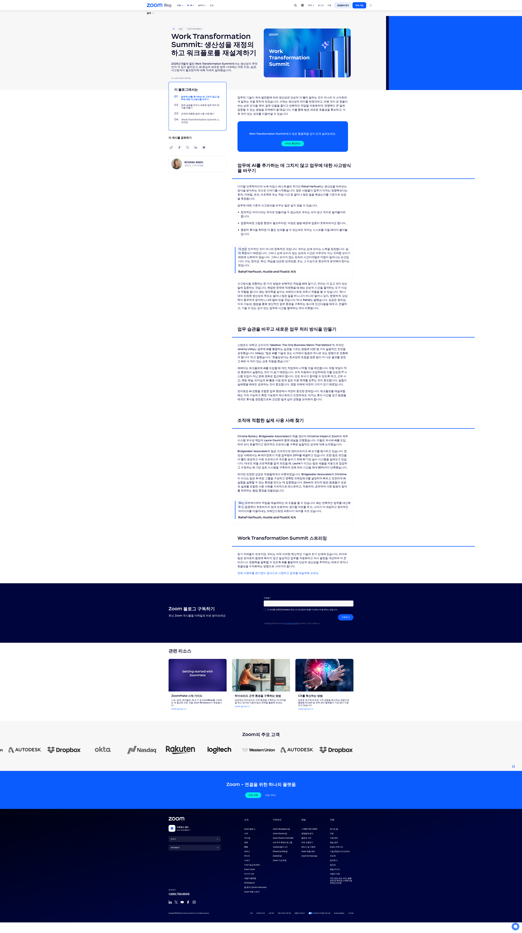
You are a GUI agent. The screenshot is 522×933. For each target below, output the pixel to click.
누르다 (247, 860)
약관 (251, 913)
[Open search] (295, 5)
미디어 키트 (249, 874)
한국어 (173, 839)
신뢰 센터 (271, 913)
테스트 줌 (334, 829)
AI (191, 5)
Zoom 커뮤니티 (336, 847)
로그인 (321, 5)
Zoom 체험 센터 (308, 851)
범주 (149, 13)
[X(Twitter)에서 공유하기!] (187, 147)
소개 (246, 819)
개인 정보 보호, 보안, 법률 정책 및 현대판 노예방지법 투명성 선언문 (341, 880)
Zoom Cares (249, 869)
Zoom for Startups (309, 856)
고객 (246, 833)
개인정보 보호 (260, 913)
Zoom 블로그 (249, 829)
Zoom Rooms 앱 (280, 833)
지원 (329, 5)
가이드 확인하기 (293, 143)
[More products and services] (371, 5)
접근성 (333, 865)
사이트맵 (350, 913)
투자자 (247, 856)
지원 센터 (334, 838)
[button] (515, 926)
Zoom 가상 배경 (279, 860)
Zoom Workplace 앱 (281, 829)
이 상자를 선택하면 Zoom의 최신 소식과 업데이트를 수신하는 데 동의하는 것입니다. (302, 610)
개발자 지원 (335, 874)
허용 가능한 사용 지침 (284, 913)
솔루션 (201, 5)
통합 (246, 847)
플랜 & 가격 (306, 838)
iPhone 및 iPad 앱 (280, 851)
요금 (212, 5)
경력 (246, 842)
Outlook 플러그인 (280, 847)
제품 (179, 5)
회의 (310, 5)
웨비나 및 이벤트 (308, 847)
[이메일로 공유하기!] (204, 147)
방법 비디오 (335, 869)
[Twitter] (176, 902)
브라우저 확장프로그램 (282, 842)
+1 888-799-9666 (309, 829)
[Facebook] (188, 902)
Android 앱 (277, 856)
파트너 (247, 851)
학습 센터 (334, 842)
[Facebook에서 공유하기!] (179, 147)
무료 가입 (359, 5)
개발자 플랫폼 (250, 878)
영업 (303, 819)
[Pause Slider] (514, 765)
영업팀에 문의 (343, 5)
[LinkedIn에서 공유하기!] (195, 147)
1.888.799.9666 (179, 894)
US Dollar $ (175, 848)
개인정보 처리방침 (291, 623)
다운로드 (277, 819)
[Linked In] (170, 902)
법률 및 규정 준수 (300, 913)
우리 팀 (247, 838)
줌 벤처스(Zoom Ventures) (255, 887)
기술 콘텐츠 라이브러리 (340, 851)
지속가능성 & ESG (252, 865)
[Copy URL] (171, 147)
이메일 (267, 598)
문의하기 (334, 860)
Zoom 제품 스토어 (252, 892)
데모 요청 (253, 795)
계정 (332, 833)
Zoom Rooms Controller (283, 838)
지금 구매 (269, 795)
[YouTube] (182, 902)
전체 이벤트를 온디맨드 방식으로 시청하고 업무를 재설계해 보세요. (278, 573)
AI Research (249, 883)
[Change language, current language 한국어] (302, 5)
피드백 (333, 856)
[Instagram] (194, 902)
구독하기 (345, 617)
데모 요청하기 (307, 842)
